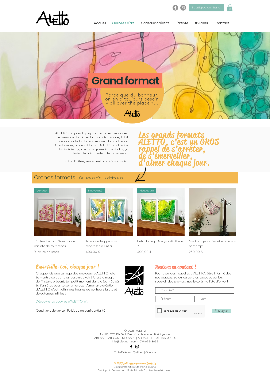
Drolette (151, 363)
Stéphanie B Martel (146, 367)
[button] (230, 7)
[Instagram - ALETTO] (183, 8)
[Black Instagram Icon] (137, 346)
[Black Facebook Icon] (131, 346)
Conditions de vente (50, 310)
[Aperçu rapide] (212, 212)
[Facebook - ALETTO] (175, 8)
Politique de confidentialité (86, 310)
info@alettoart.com (124, 341)
